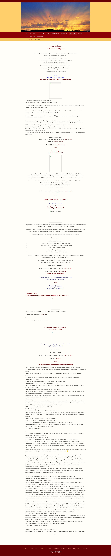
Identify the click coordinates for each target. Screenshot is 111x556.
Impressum (64, 1)
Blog (74, 548)
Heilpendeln (37, 548)
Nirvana (55, 554)
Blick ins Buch (68, 139)
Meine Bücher (63, 548)
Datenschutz (70, 1)
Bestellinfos (44, 314)
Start (25, 548)
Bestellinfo (58, 358)
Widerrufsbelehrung (78, 1)
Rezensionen (61, 145)
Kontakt (56, 1)
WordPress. (59, 554)
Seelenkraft (30, 548)
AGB (60, 1)
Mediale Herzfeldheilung (46, 548)
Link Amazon (58, 193)
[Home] (26, 39)
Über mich (30, 39)
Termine (69, 548)
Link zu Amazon (58, 141)
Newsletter (85, 548)
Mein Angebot (56, 548)
